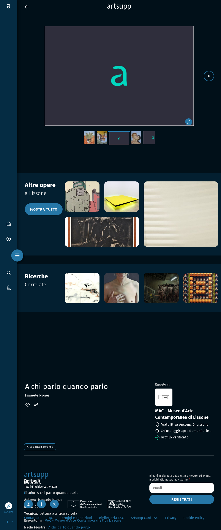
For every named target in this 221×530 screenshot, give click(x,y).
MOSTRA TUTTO (43, 209)
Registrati (181, 499)
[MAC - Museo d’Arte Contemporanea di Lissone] (184, 397)
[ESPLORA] (8, 238)
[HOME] (8, 223)
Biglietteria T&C (111, 518)
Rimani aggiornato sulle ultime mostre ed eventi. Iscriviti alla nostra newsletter (180, 477)
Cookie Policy (193, 518)
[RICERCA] (8, 272)
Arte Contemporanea (40, 446)
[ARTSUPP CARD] (8, 287)
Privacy (171, 518)
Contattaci (32, 518)
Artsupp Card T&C (144, 518)
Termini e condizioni (76, 518)
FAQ (50, 518)
